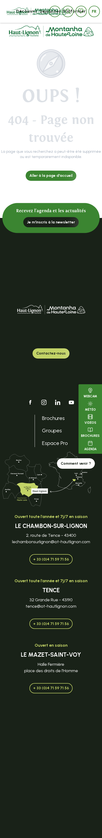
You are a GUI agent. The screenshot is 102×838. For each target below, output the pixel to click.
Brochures (90, 436)
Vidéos (90, 422)
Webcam (90, 396)
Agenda (90, 449)
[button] (94, 11)
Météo (90, 409)
